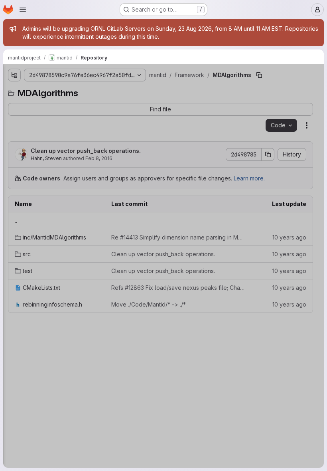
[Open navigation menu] (22, 9)
